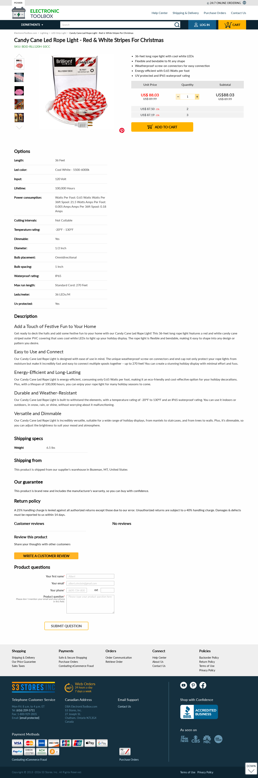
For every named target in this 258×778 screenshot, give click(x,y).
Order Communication (119, 657)
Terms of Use (206, 665)
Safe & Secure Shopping (73, 657)
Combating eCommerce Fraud (76, 665)
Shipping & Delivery (186, 13)
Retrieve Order (114, 661)
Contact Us (238, 13)
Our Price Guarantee (24, 661)
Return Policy (207, 661)
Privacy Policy (207, 670)
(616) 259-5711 (25, 710)
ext (96, 590)
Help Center (160, 13)
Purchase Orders (215, 13)
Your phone (57, 590)
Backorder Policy (209, 657)
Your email (58, 583)
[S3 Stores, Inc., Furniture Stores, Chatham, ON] (199, 712)
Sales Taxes (18, 665)
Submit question (66, 626)
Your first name (55, 576)
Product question (53, 596)
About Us (157, 661)
